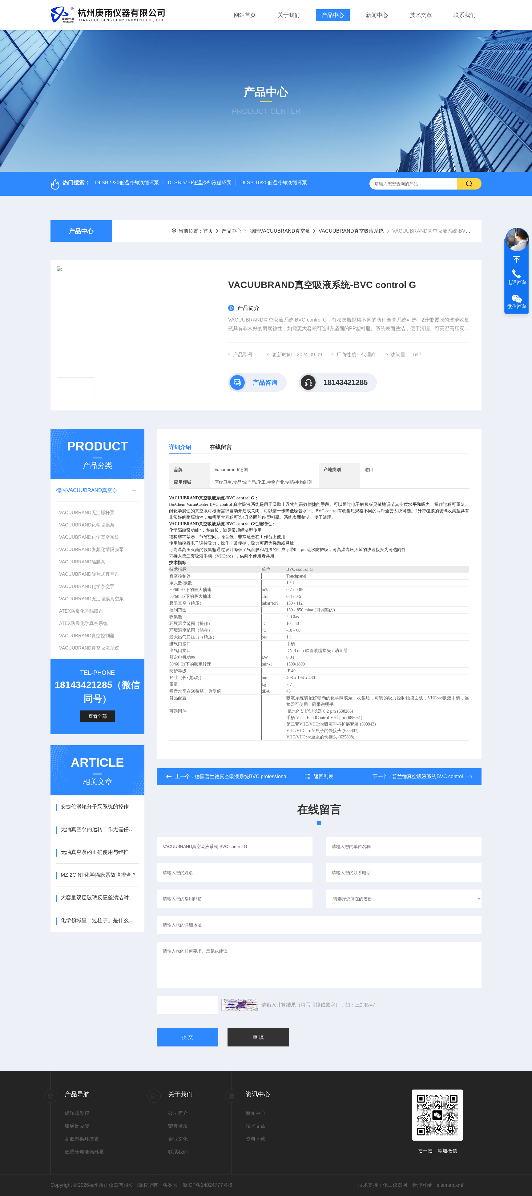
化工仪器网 (395, 1185)
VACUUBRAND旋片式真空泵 (89, 574)
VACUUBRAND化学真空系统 (89, 537)
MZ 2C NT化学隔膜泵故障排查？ (99, 875)
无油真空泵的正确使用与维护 (95, 852)
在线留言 (221, 447)
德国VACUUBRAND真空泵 (280, 231)
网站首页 (245, 15)
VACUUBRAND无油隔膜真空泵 (91, 598)
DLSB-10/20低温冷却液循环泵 (273, 182)
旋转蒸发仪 (77, 1113)
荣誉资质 (178, 1126)
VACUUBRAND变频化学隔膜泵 (91, 549)
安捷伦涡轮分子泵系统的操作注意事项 (100, 807)
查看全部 (97, 716)
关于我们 (289, 15)
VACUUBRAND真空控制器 (87, 635)
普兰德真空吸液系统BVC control (427, 776)
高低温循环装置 (82, 1139)
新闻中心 (377, 15)
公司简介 (178, 1113)
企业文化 (178, 1139)
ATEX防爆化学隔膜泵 (81, 611)
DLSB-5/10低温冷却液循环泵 (200, 182)
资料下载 (255, 1139)
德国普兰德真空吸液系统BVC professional (241, 776)
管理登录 (422, 1185)
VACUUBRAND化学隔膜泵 (87, 524)
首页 (208, 231)
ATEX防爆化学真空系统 (83, 623)
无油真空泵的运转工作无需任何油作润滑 (100, 829)
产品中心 (333, 15)
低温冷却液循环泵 (84, 1151)
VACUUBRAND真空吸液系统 (351, 231)
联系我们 (464, 15)
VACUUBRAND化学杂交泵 (87, 586)
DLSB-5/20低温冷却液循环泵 (127, 182)
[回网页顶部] (516, 260)
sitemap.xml (450, 1185)
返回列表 (323, 776)
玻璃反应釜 (77, 1126)
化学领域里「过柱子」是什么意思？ (100, 920)
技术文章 (421, 15)
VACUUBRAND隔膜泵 (82, 561)
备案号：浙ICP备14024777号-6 (197, 1185)
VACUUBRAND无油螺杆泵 (87, 512)
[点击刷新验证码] (239, 1005)
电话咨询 (516, 282)
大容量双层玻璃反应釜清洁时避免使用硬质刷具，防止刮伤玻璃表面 (100, 898)
